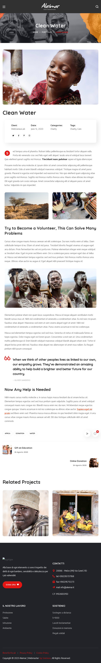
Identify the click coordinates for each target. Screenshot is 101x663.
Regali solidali (58, 633)
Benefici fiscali (9, 653)
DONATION (20, 433)
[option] (25, 515)
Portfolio (47, 32)
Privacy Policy (26, 653)
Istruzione (7, 623)
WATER (32, 433)
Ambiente (7, 628)
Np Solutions (45, 658)
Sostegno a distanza (61, 612)
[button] (97, 6)
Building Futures (71, 526)
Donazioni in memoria (62, 628)
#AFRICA (15, 530)
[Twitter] (13, 136)
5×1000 (55, 617)
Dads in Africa (20, 526)
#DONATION (81, 530)
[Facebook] (19, 136)
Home (35, 32)
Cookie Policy (42, 653)
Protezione (8, 612)
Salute (5, 617)
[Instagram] (29, 136)
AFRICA (7, 433)
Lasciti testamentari (61, 623)
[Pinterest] (24, 136)
